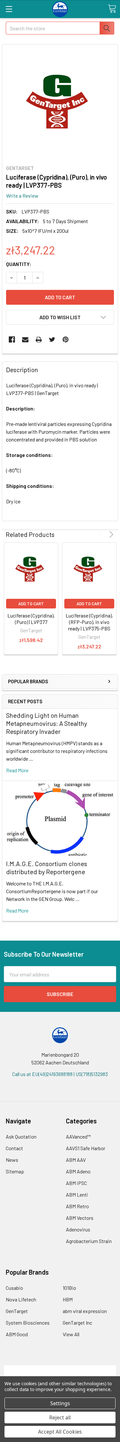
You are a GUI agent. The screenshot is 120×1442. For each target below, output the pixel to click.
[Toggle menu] (9, 9)
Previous (102, 534)
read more (17, 770)
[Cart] (112, 9)
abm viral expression (85, 1311)
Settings (60, 1403)
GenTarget (17, 1311)
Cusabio (14, 1288)
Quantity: (18, 264)
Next (110, 534)
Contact (14, 1148)
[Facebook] (12, 339)
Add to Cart (31, 603)
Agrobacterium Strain (89, 1241)
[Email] (25, 339)
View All (71, 1334)
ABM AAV (76, 1160)
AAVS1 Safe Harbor (85, 1148)
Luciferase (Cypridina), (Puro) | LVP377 (31, 618)
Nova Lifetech (21, 1299)
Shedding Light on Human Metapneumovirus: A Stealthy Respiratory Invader (46, 723)
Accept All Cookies (60, 1431)
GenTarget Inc (77, 1322)
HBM (68, 1299)
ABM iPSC (76, 1183)
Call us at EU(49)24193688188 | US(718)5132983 (60, 1074)
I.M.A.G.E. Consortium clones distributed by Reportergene (46, 867)
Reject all (60, 1417)
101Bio (69, 1288)
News (12, 1160)
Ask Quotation (21, 1136)
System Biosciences (28, 1322)
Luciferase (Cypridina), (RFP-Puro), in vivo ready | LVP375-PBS (89, 621)
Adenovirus (78, 1229)
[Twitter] (52, 339)
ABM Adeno (78, 1171)
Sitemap (15, 1171)
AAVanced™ (78, 1136)
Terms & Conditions (60, 1369)
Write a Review (22, 196)
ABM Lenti (77, 1194)
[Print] (38, 339)
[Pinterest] (65, 339)
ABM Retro (77, 1206)
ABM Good (17, 1334)
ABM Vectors (79, 1218)
